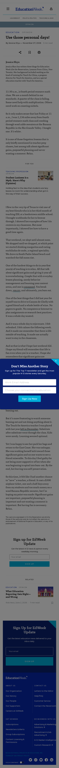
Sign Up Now (29, 398)
